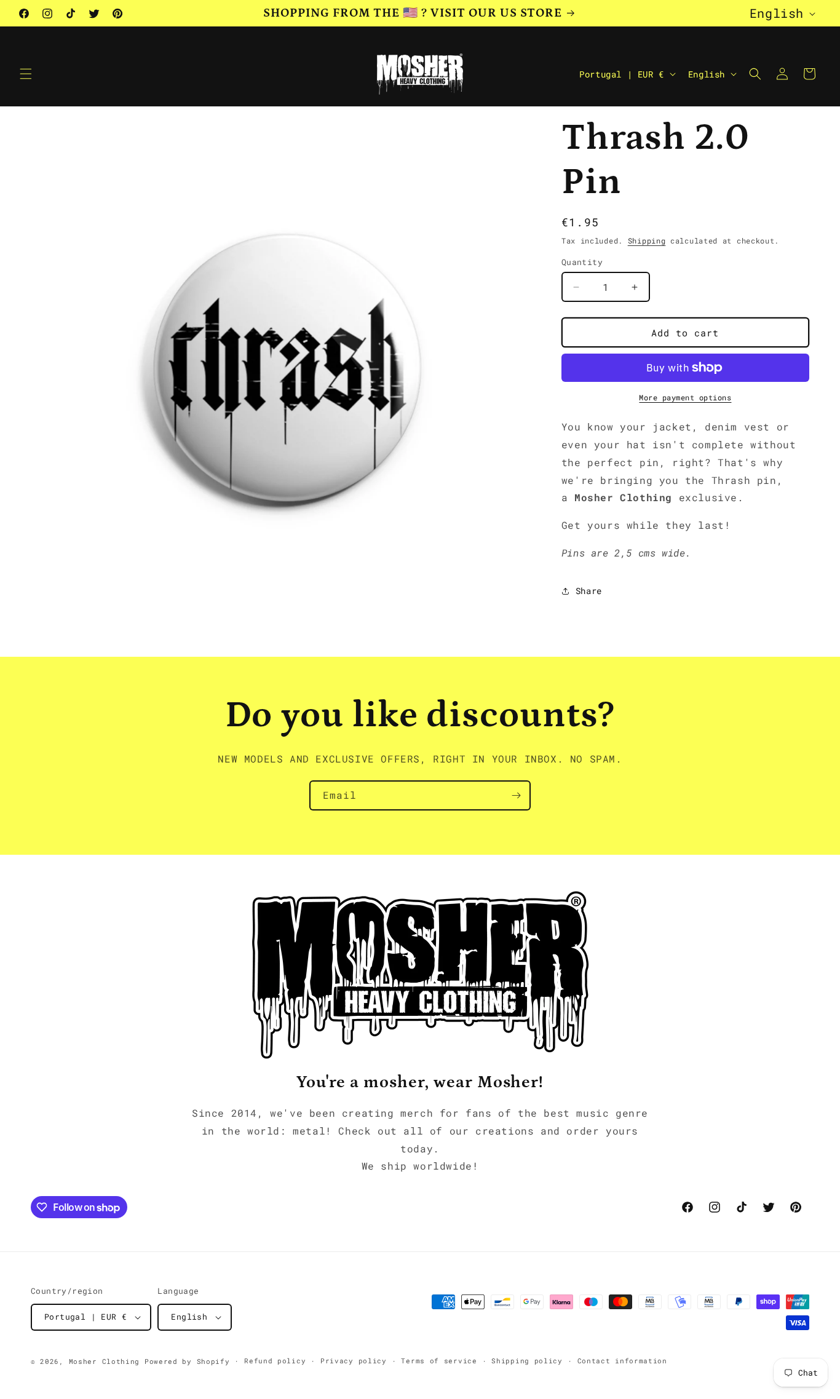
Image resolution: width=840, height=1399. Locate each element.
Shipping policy (527, 1360)
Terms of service (439, 1360)
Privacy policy (353, 1360)
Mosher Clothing (104, 1361)
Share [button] (589, 590)
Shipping (647, 240)
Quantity (582, 262)
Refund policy (275, 1360)
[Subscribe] (515, 795)
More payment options (685, 397)
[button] (25, 73)
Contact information (622, 1360)
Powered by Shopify (187, 1361)
